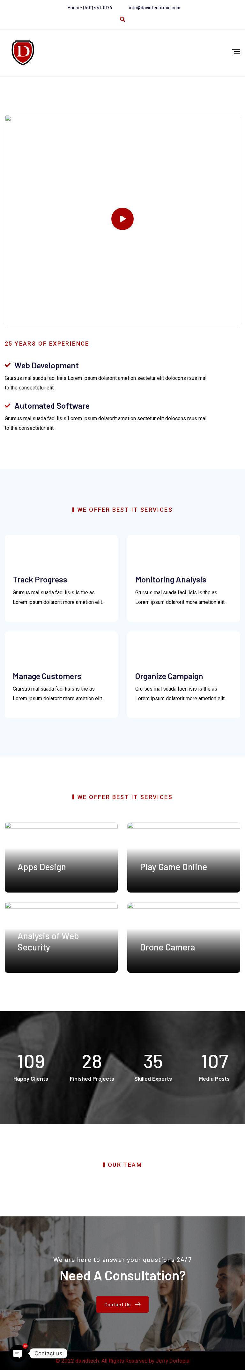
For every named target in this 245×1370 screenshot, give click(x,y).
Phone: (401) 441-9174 (90, 7)
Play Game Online (173, 866)
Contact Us (117, 1304)
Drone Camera (167, 946)
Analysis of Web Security (48, 941)
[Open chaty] (17, 1353)
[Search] (122, 19)
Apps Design (42, 866)
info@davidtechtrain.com (154, 7)
